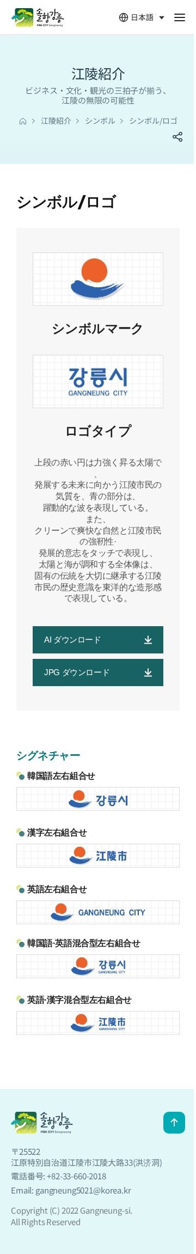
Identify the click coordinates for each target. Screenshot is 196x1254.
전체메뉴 (179, 17)
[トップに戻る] (174, 1123)
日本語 (136, 17)
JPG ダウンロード (76, 672)
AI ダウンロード (72, 639)
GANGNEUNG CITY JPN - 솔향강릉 (37, 17)
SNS (177, 136)
